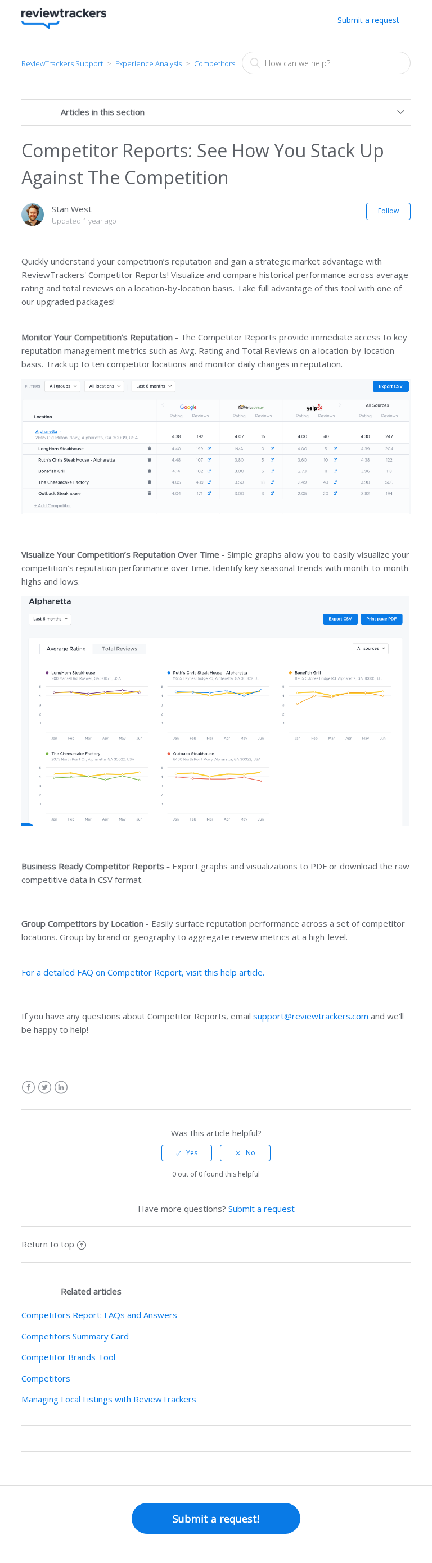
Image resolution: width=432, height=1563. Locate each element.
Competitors (214, 63)
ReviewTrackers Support (62, 63)
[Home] (63, 25)
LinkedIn (61, 1088)
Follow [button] (388, 211)
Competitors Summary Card (75, 1336)
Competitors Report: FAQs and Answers (99, 1314)
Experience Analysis (148, 63)
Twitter (45, 1088)
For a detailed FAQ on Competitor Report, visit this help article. (142, 972)
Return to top (47, 1244)
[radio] (186, 1153)
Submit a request (368, 20)
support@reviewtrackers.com (310, 1016)
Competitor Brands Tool (68, 1357)
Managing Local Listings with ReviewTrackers (108, 1399)
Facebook (28, 1088)
